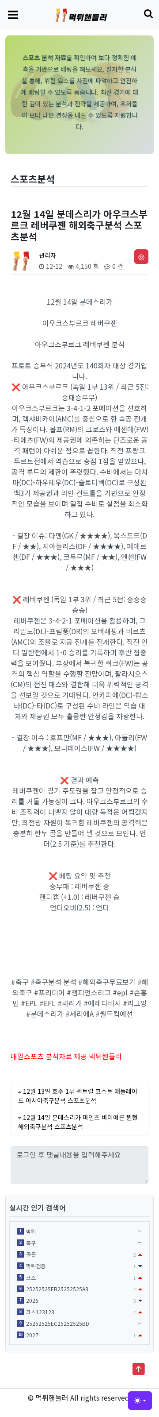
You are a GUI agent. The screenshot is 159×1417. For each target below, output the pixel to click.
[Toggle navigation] (13, 14)
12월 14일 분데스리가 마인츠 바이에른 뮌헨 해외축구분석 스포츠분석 (78, 1122)
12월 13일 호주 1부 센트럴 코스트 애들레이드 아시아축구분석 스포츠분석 (77, 1096)
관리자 (47, 255)
